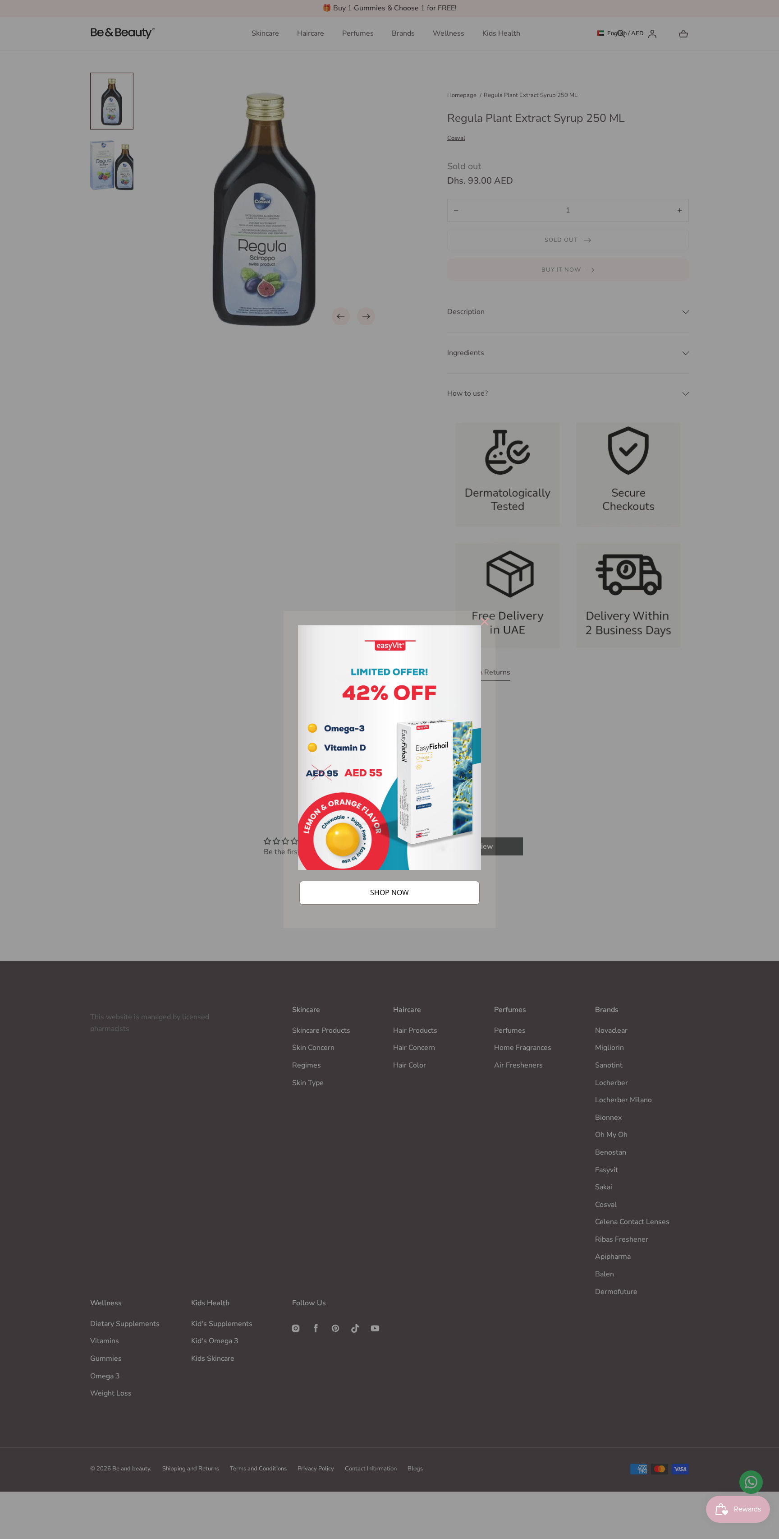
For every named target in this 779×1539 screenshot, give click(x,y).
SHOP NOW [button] (389, 892)
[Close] (484, 622)
